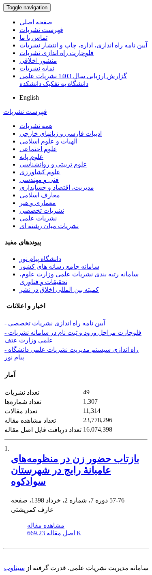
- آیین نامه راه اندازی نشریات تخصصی (54, 323)
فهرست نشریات (41, 29)
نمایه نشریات (36, 68)
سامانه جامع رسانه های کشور (59, 266)
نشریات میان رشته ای (49, 225)
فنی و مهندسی (39, 179)
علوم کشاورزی (39, 172)
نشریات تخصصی (41, 210)
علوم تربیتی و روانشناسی (53, 164)
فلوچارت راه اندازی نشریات (56, 52)
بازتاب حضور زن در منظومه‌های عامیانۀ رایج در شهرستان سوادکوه (75, 470)
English (29, 97)
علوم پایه (31, 156)
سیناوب (14, 567)
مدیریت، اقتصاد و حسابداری (56, 187)
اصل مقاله (54, 533)
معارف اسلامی (39, 195)
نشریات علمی (38, 218)
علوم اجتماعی (38, 148)
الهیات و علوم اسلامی (48, 141)
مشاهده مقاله (45, 525)
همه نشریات (35, 125)
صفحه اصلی (35, 22)
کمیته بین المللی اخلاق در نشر (59, 289)
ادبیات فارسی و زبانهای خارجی (60, 133)
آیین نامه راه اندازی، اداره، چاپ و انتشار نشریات (83, 45)
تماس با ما (33, 37)
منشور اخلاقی (38, 60)
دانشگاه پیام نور (40, 258)
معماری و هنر (37, 202)
